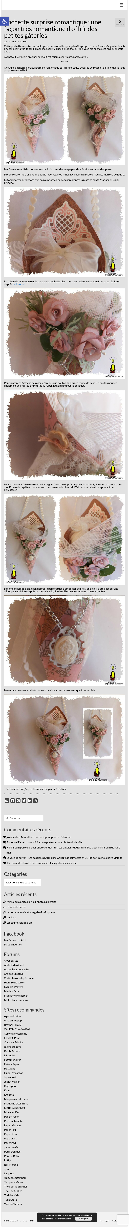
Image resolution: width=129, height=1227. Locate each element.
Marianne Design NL (16, 1103)
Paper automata (13, 1120)
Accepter (83, 1218)
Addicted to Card (14, 964)
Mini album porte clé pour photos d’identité (46, 837)
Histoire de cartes (14, 982)
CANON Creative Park (17, 1029)
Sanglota (9, 1173)
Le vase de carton (16, 906)
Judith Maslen (12, 1081)
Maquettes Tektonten (16, 1099)
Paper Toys (10, 1134)
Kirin (7, 1090)
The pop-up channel (15, 1186)
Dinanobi (9, 1055)
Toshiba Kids (11, 1195)
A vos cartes (11, 960)
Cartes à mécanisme (15, 1033)
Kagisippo (10, 1085)
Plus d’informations (62, 1218)
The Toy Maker (13, 1190)
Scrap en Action (13, 944)
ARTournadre (15, 42)
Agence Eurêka (12, 1016)
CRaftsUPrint (12, 1037)
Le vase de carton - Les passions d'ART (29, 857)
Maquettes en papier (16, 995)
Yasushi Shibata (13, 1203)
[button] (4, 21)
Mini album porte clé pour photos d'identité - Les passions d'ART (44, 847)
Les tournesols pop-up (19, 922)
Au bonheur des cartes (17, 969)
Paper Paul (10, 1129)
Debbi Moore (12, 1051)
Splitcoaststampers (15, 1177)
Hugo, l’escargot (13, 1072)
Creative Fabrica (13, 1042)
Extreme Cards (12, 1059)
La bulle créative (13, 986)
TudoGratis (10, 1199)
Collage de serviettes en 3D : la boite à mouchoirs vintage (89, 857)
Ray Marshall (11, 1164)
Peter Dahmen (12, 1151)
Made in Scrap (12, 991)
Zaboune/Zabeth (16, 842)
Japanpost (10, 1077)
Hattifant (9, 1068)
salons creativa (12, 1046)
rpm (6, 1169)
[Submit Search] (6, 818)
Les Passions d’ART (15, 940)
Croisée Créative (13, 973)
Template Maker (13, 1182)
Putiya (7, 1160)
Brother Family (12, 1024)
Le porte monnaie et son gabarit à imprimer (53, 862)
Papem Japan (11, 1116)
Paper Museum (13, 1125)
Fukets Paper (11, 1064)
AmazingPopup (13, 1020)
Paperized (10, 1142)
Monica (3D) (11, 1112)
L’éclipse (11, 917)
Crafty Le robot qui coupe (19, 978)
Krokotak (9, 1094)
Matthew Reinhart (14, 1107)
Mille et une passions (16, 999)
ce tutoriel (19, 284)
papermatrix (11, 1147)
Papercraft (10, 1138)
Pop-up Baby (11, 1155)
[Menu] (121, 5)
